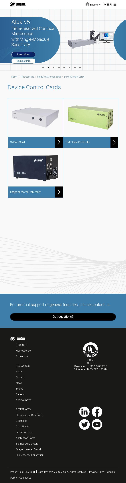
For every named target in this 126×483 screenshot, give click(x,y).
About (19, 371)
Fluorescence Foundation (29, 455)
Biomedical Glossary (27, 443)
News (19, 382)
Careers (20, 394)
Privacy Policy (96, 471)
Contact (20, 377)
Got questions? (63, 316)
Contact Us (25, 477)
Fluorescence (23, 350)
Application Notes (25, 438)
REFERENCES (23, 409)
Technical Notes (24, 432)
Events (19, 388)
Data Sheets (22, 426)
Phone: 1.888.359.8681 (22, 471)
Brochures (21, 420)
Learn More (23, 54)
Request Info (23, 60)
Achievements (23, 400)
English (93, 4)
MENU (108, 4)
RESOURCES (23, 365)
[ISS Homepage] (18, 4)
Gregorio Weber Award (28, 449)
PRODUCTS (22, 345)
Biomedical (22, 356)
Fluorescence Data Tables (30, 415)
